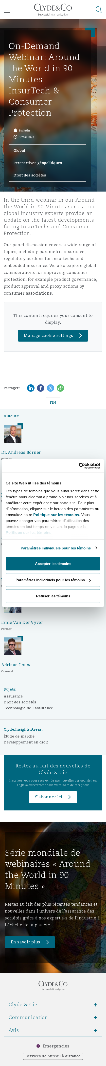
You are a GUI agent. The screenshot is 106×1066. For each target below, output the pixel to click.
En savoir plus (25, 942)
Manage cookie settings (48, 335)
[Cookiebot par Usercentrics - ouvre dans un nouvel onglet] (78, 465)
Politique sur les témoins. (56, 514)
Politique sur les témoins (29, 532)
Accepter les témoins (53, 564)
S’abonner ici (48, 797)
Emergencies (56, 1046)
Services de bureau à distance (53, 1056)
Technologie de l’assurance (28, 708)
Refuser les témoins (53, 596)
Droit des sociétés (20, 702)
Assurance (13, 696)
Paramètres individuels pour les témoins (56, 548)
